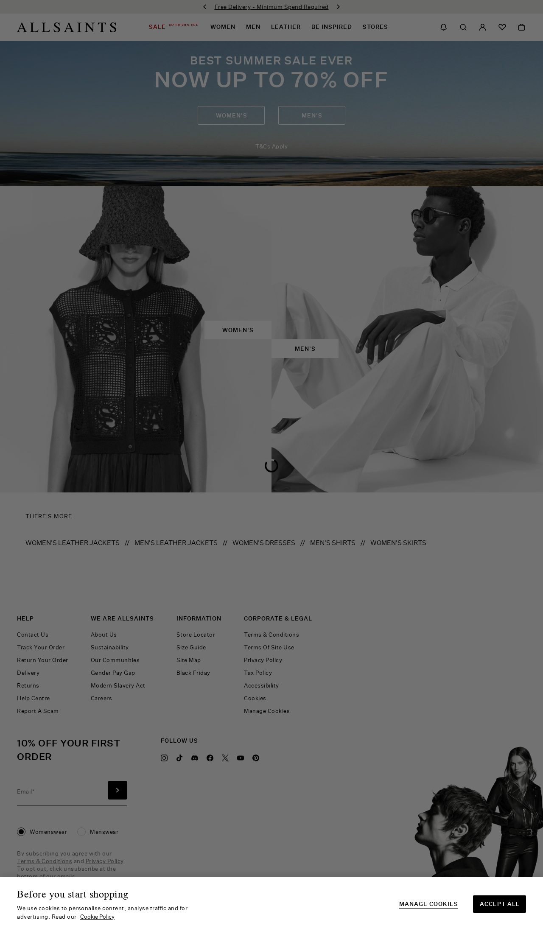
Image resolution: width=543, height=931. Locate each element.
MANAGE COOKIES (428, 904)
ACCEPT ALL (500, 903)
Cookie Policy (97, 916)
